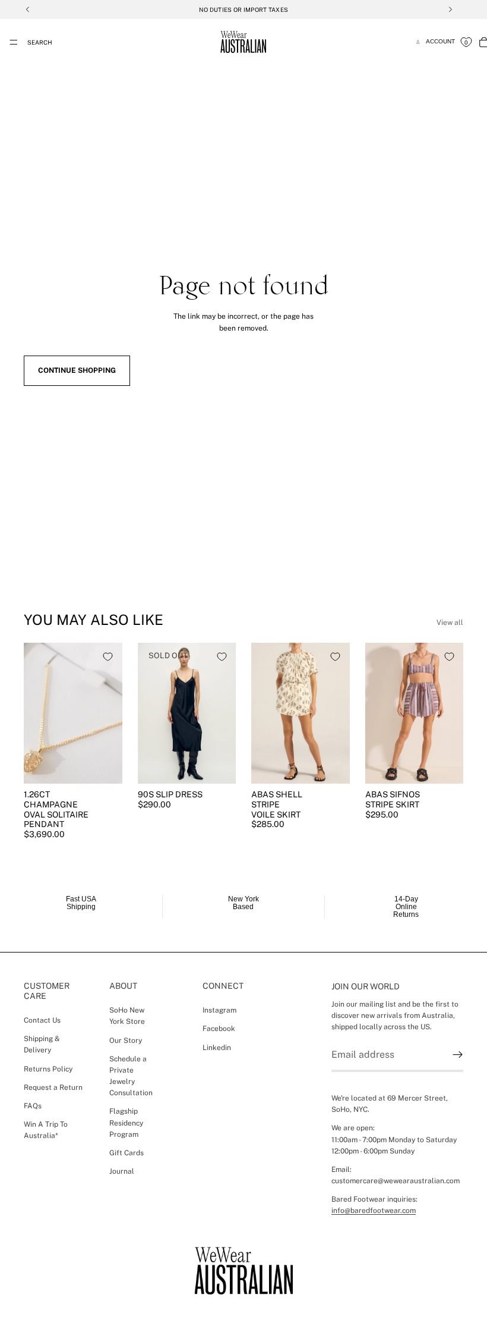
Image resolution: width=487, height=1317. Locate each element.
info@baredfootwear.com (373, 1211)
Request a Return (53, 1087)
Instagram (219, 1010)
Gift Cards (126, 1153)
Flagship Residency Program (126, 1123)
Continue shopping (77, 370)
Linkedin (217, 1047)
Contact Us (42, 1020)
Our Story (125, 1040)
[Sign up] (457, 1054)
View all (450, 622)
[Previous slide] (37, 713)
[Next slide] (109, 713)
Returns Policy (48, 1069)
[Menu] (13, 42)
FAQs (33, 1106)
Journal (121, 1171)
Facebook (219, 1028)
